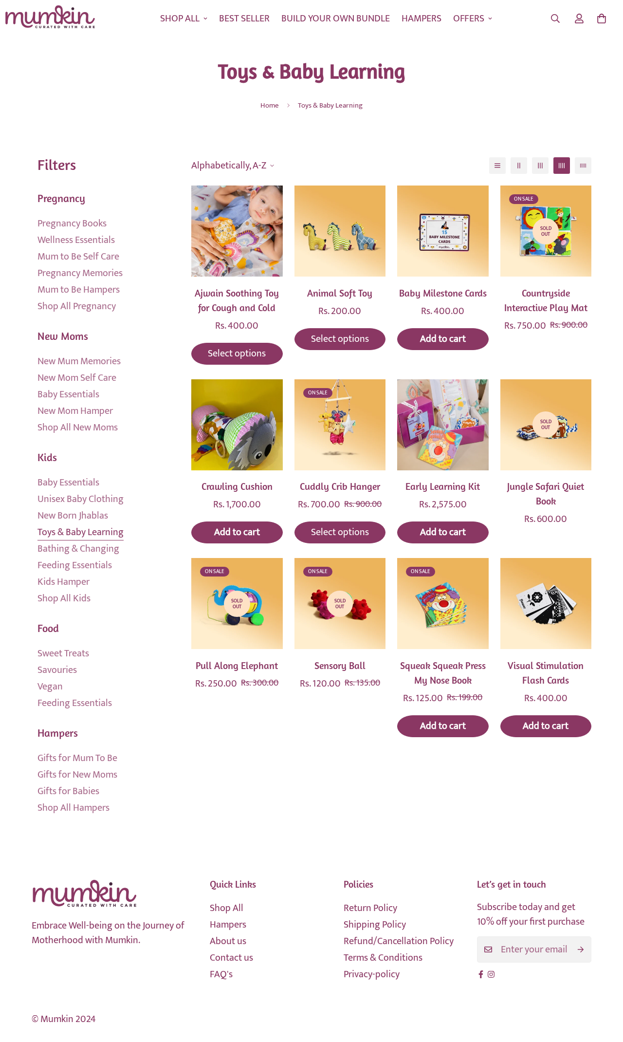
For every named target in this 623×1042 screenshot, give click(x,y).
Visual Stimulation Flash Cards (546, 674)
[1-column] (497, 165)
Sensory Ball (340, 666)
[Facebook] (481, 974)
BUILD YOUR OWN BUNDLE (335, 18)
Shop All (226, 908)
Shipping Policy (375, 924)
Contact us (231, 957)
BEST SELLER (244, 18)
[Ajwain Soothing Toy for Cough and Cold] (237, 231)
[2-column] (519, 165)
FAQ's (221, 974)
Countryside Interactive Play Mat (545, 301)
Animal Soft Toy (339, 294)
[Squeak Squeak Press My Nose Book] (443, 603)
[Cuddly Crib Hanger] (340, 424)
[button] (601, 18)
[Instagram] (491, 974)
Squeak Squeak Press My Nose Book (443, 674)
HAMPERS (421, 18)
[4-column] (561, 165)
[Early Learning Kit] (443, 424)
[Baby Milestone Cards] (443, 231)
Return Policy (370, 908)
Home (269, 105)
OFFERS (468, 18)
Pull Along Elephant (237, 666)
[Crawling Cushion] (237, 424)
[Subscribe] (580, 949)
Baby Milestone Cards (443, 294)
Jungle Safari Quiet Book (545, 495)
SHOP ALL (180, 18)
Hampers (228, 924)
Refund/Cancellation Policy (399, 941)
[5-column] (583, 165)
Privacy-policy (372, 974)
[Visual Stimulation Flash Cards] (546, 603)
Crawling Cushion (237, 487)
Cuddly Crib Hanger (340, 487)
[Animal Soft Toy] (340, 231)
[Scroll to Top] (604, 989)
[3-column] (540, 165)
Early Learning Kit (442, 487)
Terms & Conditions (383, 957)
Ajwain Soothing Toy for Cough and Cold (237, 301)
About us (228, 941)
